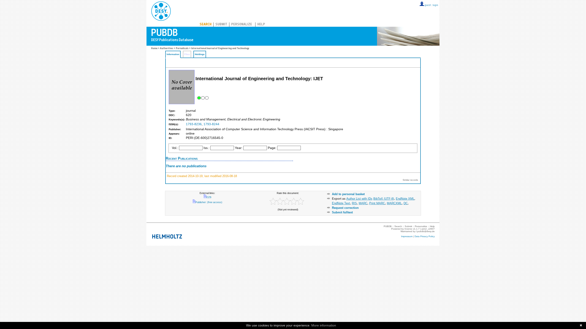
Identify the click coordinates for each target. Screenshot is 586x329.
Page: (272, 148)
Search (206, 24)
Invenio (408, 229)
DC (406, 203)
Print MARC (377, 203)
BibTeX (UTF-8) (383, 198)
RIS (354, 203)
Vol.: (175, 148)
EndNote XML (405, 198)
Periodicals (182, 48)
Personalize (241, 24)
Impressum (406, 236)
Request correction (345, 208)
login (435, 5)
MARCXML (394, 203)
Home (154, 48)
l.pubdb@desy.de (425, 231)
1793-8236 (194, 124)
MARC (363, 203)
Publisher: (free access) (208, 202)
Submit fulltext (342, 212)
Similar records (410, 180)
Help (261, 24)
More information (323, 325)
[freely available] (202, 98)
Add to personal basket (348, 194)
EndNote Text (341, 203)
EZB (208, 197)
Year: (238, 148)
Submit (221, 24)
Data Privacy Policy (425, 236)
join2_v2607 (428, 229)
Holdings (200, 54)
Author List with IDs (359, 198)
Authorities (166, 48)
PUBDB (181, 10)
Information (173, 54)
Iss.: (206, 148)
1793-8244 (211, 124)
